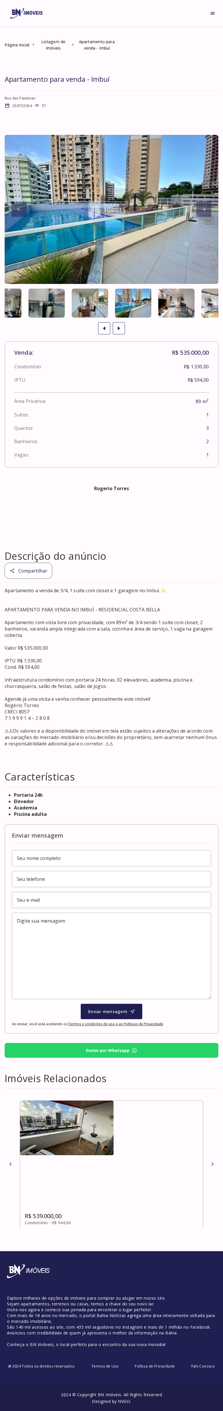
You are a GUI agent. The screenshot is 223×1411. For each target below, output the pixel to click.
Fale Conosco (203, 1366)
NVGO (124, 1401)
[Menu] (212, 13)
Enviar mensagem (107, 1011)
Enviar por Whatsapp (108, 1050)
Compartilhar (32, 571)
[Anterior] (10, 1164)
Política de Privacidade (155, 1366)
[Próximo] (19, 209)
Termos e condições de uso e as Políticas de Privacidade (115, 1023)
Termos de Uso (104, 1366)
